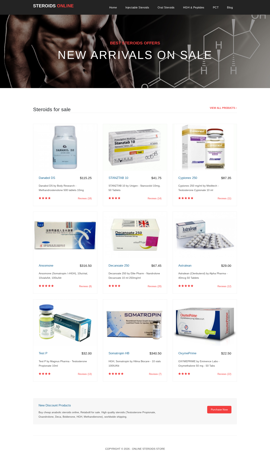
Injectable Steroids (137, 7)
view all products (223, 108)
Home (113, 7)
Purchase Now (219, 409)
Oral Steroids (166, 7)
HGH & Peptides (193, 7)
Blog (230, 7)
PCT (216, 7)
